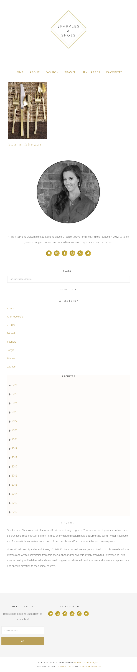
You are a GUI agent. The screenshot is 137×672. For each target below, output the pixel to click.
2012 (14, 512)
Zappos (11, 366)
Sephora (11, 341)
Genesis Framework (90, 666)
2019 (14, 448)
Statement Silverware (24, 144)
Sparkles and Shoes (68, 29)
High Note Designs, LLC (86, 663)
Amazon (11, 308)
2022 (14, 421)
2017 (14, 466)
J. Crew (11, 325)
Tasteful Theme (66, 666)
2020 (14, 439)
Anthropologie (15, 316)
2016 (14, 475)
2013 (14, 502)
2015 (14, 484)
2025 (14, 394)
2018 (14, 457)
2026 (14, 385)
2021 (14, 430)
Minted (11, 333)
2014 (14, 493)
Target (10, 350)
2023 (14, 412)
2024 (14, 403)
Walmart (12, 358)
